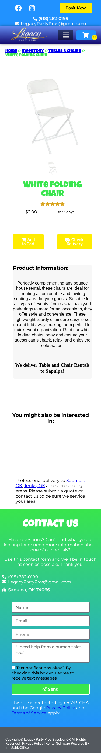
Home (11, 51)
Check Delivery (75, 241)
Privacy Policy (60, 707)
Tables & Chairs (64, 51)
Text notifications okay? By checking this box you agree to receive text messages (43, 673)
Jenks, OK (34, 485)
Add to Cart (28, 241)
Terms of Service (29, 712)
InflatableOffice (17, 747)
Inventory (33, 51)
